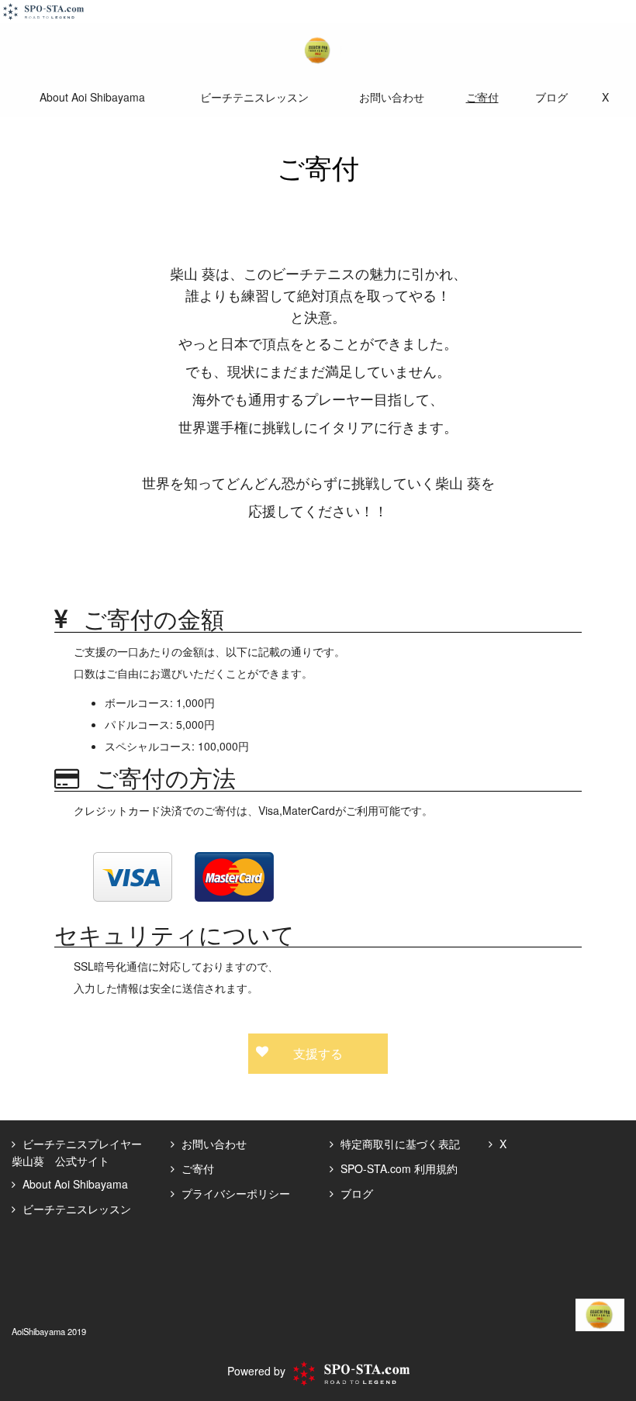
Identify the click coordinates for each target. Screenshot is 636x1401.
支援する (318, 1053)
